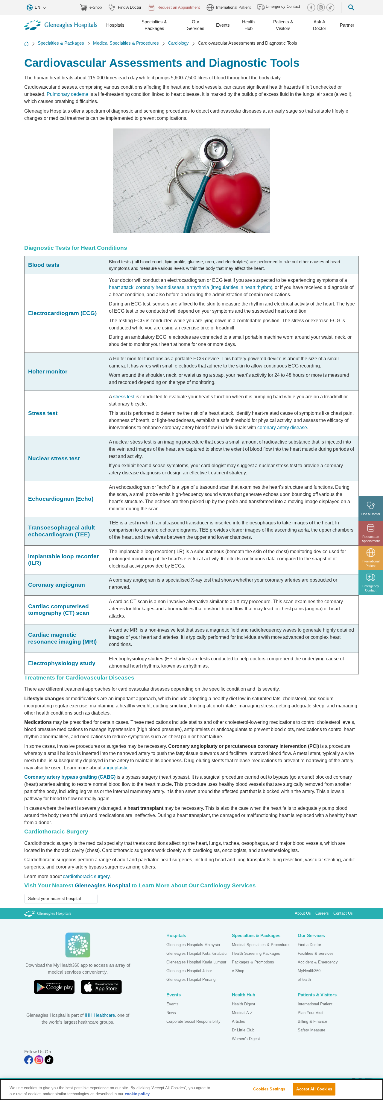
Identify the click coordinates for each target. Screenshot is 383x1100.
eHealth (304, 979)
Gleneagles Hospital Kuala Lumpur (196, 962)
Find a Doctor (309, 944)
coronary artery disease (282, 427)
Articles (238, 1021)
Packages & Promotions (253, 962)
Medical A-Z (242, 1012)
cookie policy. (138, 1094)
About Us (303, 913)
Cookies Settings (269, 1089)
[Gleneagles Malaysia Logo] (47, 913)
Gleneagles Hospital (102, 885)
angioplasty (115, 767)
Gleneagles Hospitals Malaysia (193, 944)
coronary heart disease (160, 287)
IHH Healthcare (100, 1015)
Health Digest (243, 1004)
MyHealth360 (309, 971)
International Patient (233, 7)
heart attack (121, 287)
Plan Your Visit (310, 1012)
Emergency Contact (282, 6)
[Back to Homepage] (26, 43)
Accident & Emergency (318, 962)
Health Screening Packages (256, 953)
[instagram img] (321, 7)
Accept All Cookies (314, 1089)
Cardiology (178, 43)
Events (172, 1004)
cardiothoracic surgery (86, 876)
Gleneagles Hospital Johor (189, 971)
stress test (123, 396)
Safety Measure (311, 1030)
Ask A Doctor (319, 25)
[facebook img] (312, 7)
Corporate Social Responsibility (193, 1021)
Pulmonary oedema (67, 94)
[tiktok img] (330, 7)
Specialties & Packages (61, 43)
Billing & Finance (312, 1021)
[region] (191, 1089)
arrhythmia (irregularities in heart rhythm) (229, 287)
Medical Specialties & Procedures (126, 43)
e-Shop (95, 7)
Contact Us (343, 913)
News (171, 1012)
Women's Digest (246, 1039)
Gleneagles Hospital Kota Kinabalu (196, 953)
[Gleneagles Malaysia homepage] (60, 25)
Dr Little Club (243, 1030)
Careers (322, 913)
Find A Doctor (129, 7)
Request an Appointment (178, 7)
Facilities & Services (316, 953)
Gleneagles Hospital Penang (190, 979)
